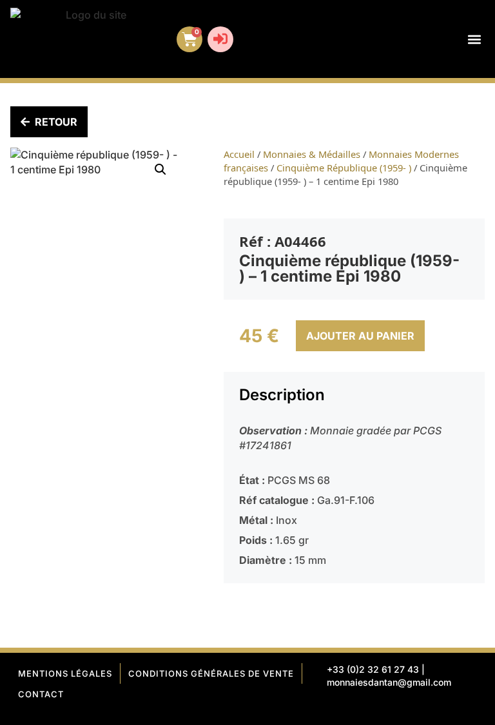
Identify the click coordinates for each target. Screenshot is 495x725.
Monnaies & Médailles (311, 154)
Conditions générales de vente (211, 673)
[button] (474, 39)
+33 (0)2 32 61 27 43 (373, 669)
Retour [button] (56, 121)
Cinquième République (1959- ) (344, 167)
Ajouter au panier (360, 335)
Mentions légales (65, 673)
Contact (41, 694)
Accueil (239, 154)
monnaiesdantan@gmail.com (389, 682)
